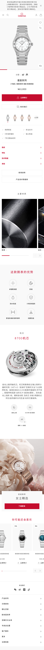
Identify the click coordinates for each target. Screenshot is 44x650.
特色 (3, 153)
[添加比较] (40, 27)
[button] (40, 66)
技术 (5, 158)
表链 (3, 164)
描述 (3, 147)
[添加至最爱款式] (40, 22)
